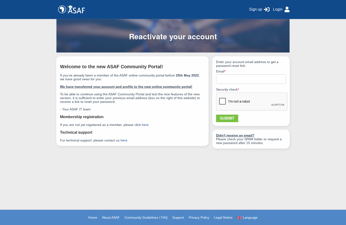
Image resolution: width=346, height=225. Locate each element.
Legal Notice (223, 217)
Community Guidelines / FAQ (146, 217)
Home (92, 217)
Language (250, 217)
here (145, 125)
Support (178, 217)
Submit (227, 118)
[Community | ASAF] (151, 9)
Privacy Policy (199, 217)
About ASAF (111, 217)
